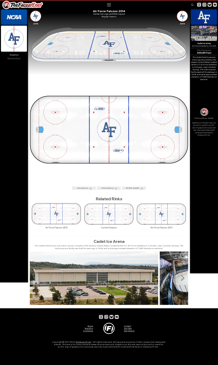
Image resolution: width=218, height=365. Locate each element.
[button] (109, 5)
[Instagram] (204, 5)
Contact (127, 326)
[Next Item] (182, 278)
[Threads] (199, 5)
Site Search (129, 331)
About (90, 326)
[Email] (215, 5)
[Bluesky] (210, 5)
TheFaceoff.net (83, 342)
